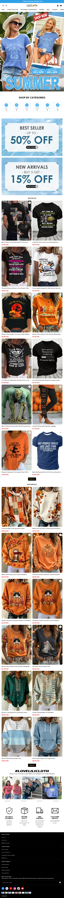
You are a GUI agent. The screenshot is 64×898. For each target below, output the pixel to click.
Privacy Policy (5, 849)
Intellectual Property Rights (8, 855)
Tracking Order (5, 873)
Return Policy (5, 867)
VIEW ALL (32, 479)
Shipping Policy (5, 864)
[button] (3, 5)
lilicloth (6, 896)
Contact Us (4, 840)
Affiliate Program (6, 843)
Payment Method (6, 870)
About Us (4, 837)
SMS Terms (4, 858)
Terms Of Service (6, 852)
